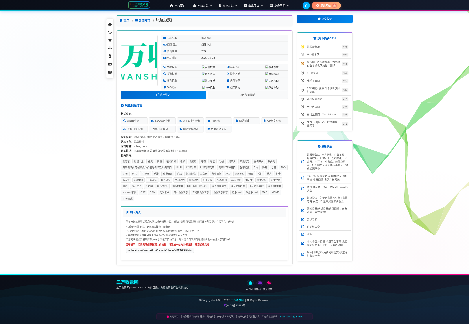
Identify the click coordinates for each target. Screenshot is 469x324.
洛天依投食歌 (256, 186)
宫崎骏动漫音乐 (200, 192)
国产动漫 (166, 180)
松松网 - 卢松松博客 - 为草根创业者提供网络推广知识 (323, 64)
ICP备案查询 (274, 120)
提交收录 (327, 18)
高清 (159, 161)
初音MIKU (162, 186)
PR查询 (215, 120)
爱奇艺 (126, 161)
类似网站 (250, 94)
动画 (250, 173)
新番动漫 (262, 180)
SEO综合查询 (163, 120)
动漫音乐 (168, 173)
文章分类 (228, 5)
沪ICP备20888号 (235, 305)
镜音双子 (136, 186)
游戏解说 (191, 173)
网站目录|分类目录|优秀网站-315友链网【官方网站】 (327, 210)
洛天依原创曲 (219, 186)
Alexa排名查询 (191, 120)
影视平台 (258, 161)
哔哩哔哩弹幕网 (227, 167)
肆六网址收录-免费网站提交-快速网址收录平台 (327, 254)
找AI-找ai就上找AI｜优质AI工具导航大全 (327, 189)
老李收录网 (313, 106)
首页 (126, 20)
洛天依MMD (274, 186)
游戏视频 (216, 173)
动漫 (221, 161)
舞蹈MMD (177, 186)
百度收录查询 (218, 129)
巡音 (125, 186)
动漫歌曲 (164, 192)
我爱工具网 (313, 80)
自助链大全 (313, 226)
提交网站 (327, 5)
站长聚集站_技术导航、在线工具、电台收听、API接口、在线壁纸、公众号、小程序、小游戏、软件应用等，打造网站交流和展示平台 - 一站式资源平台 (327, 161)
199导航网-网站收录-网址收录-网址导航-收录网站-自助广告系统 (327, 178)
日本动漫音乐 (181, 192)
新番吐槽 (275, 180)
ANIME (145, 173)
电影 (182, 161)
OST (143, 192)
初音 (278, 173)
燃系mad (236, 192)
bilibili (179, 167)
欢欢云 (311, 234)
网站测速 (244, 120)
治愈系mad (252, 192)
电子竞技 (208, 180)
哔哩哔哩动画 (207, 167)
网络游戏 (194, 180)
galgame (239, 173)
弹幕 (264, 167)
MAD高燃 (128, 198)
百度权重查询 (160, 129)
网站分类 (203, 5)
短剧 (203, 161)
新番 (269, 173)
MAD (125, 173)
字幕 (274, 167)
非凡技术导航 (314, 99)
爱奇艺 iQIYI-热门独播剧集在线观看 (323, 124)
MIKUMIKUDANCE (197, 186)
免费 (150, 161)
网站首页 (180, 5)
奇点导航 (312, 219)
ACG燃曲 (222, 180)
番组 (260, 173)
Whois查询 (133, 120)
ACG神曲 (236, 180)
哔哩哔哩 (191, 167)
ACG (228, 173)
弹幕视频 (245, 167)
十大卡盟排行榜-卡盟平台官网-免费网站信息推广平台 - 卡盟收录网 (327, 243)
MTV (134, 173)
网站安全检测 (191, 129)
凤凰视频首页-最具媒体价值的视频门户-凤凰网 (147, 167)
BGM (152, 192)
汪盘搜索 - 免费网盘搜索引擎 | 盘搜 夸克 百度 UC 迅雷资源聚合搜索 (327, 199)
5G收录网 (312, 73)
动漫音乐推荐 (220, 192)
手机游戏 (180, 180)
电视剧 (193, 161)
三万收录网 (237, 300)
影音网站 (144, 20)
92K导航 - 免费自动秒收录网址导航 (323, 90)
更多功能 (280, 5)
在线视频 (171, 161)
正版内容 (245, 161)
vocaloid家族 (129, 192)
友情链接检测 (135, 129)
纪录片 (232, 161)
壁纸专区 (254, 5)
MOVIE (276, 192)
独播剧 (271, 161)
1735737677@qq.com (291, 316)
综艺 (212, 161)
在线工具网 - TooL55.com (322, 114)
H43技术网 (313, 54)
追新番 (249, 180)
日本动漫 (152, 180)
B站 (256, 167)
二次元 (203, 173)
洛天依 (126, 180)
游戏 (179, 173)
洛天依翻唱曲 (238, 186)
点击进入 (165, 94)
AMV (283, 167)
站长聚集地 (313, 46)
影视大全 (139, 161)
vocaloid (138, 180)
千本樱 (149, 186)
